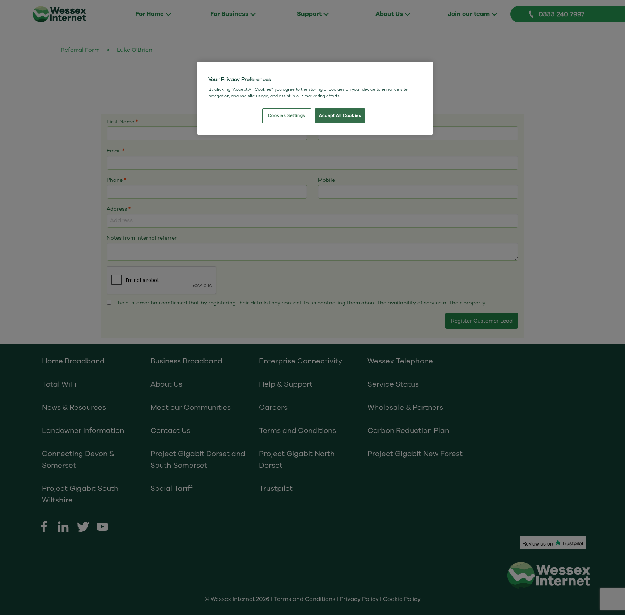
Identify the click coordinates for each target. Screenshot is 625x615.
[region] (315, 98)
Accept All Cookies (340, 115)
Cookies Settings (286, 115)
